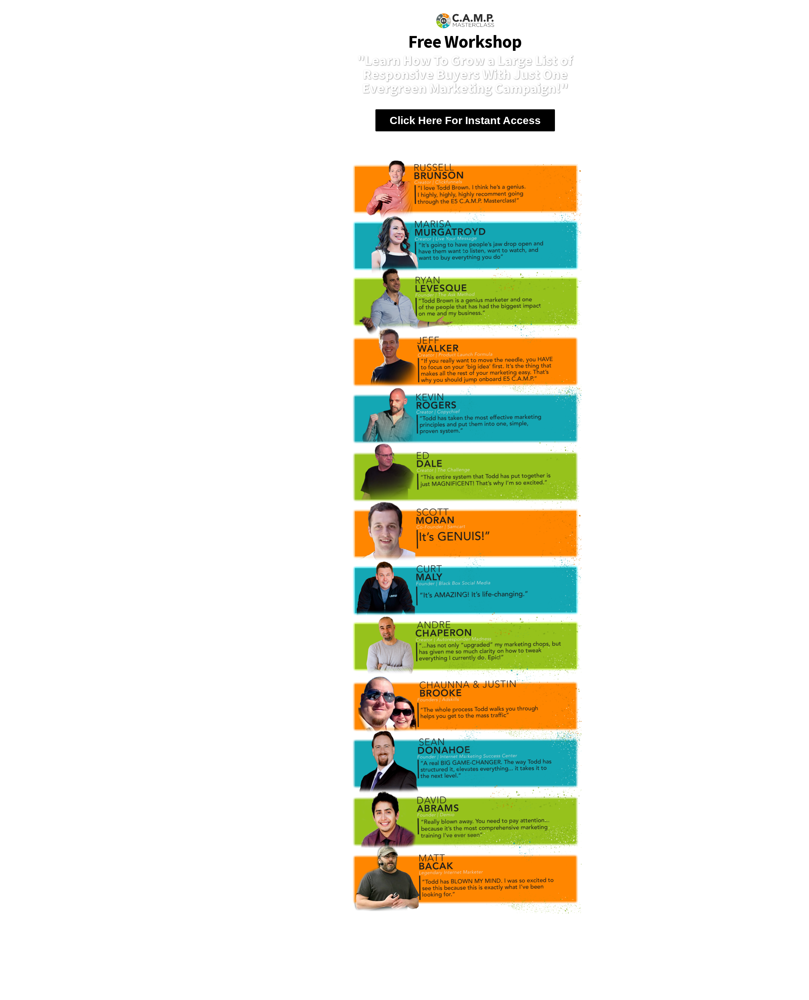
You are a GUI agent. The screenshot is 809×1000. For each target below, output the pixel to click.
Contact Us (377, 980)
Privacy (458, 980)
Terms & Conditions (419, 980)
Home (349, 980)
